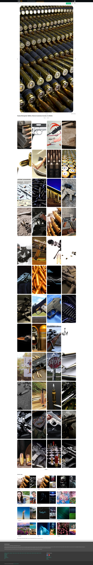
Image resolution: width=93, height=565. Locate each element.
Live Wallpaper (5, 556)
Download (68, 3)
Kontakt (47, 558)
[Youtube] (49, 555)
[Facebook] (47, 555)
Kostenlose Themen (6, 557)
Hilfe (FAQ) (47, 559)
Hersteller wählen (48, 556)
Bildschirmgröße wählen (48, 557)
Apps (4, 558)
